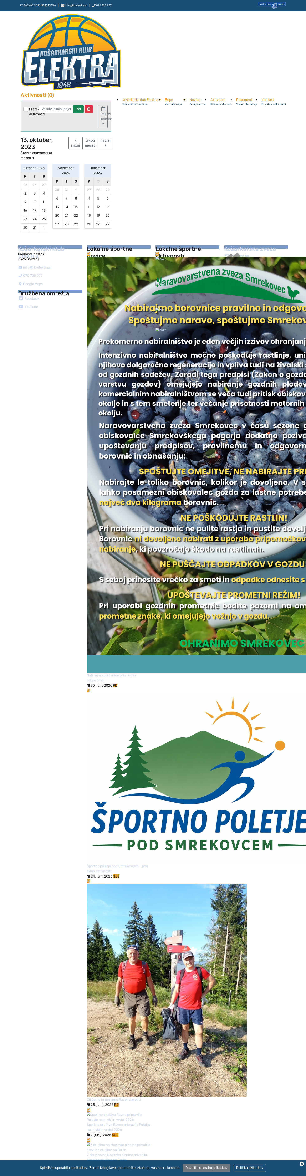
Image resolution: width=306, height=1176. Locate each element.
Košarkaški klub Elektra (140, 102)
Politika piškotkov (249, 1168)
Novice (198, 102)
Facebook (31, 299)
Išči (78, 109)
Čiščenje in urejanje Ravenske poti (114, 1099)
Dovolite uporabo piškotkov (206, 1168)
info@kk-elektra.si (36, 267)
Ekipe (173, 102)
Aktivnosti (221, 102)
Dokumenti (246, 102)
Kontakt (274, 102)
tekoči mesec (90, 142)
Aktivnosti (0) (37, 95)
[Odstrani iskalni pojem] (89, 109)
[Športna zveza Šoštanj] (272, 5)
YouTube (31, 307)
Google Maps (32, 284)
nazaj (75, 145)
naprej (106, 140)
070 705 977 (104, 5)
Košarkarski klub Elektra (38, 5)
